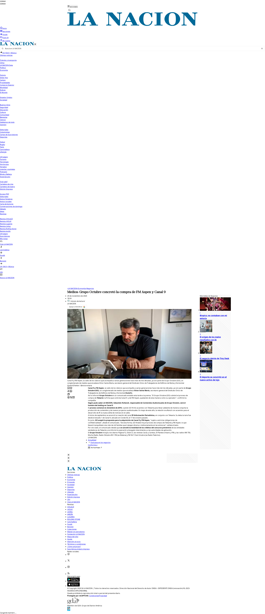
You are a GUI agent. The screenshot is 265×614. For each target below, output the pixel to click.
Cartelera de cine (6, 184)
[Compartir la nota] (68, 391)
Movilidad (4, 87)
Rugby (2, 144)
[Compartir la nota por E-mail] (73, 397)
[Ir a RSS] (68, 574)
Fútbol (2, 142)
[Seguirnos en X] (68, 561)
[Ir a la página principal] (132, 25)
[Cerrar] (35, 44)
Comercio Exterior (7, 85)
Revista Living (5, 226)
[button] (132, 160)
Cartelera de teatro (7, 187)
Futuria (3, 75)
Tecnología (4, 162)
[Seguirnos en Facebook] (68, 554)
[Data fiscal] (68, 610)
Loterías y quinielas (7, 169)
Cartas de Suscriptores (9, 134)
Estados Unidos (6, 97)
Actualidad (92, 440)
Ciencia (3, 120)
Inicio (4, 28)
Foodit (4, 34)
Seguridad (4, 107)
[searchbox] (131, 48)
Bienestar (3, 117)
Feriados (3, 167)
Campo (3, 80)
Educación (4, 110)
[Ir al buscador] (69, 10)
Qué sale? (4, 182)
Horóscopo (4, 164)
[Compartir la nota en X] (71, 397)
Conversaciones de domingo (11, 206)
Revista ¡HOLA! (5, 221)
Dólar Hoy (4, 78)
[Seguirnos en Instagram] (68, 567)
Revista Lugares (6, 224)
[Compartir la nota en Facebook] (68, 397)
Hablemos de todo (7, 122)
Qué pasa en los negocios (100, 442)
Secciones (6, 31)
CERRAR (3, 1)
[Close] (68, 455)
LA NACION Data (6, 65)
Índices (3, 90)
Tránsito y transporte (8, 60)
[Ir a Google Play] (73, 581)
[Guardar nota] (68, 388)
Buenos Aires (5, 105)
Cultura (3, 112)
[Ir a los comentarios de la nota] (71, 388)
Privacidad (103, 596)
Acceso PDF (4, 194)
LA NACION (72, 288)
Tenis (2, 147)
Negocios (90, 288)
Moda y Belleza (6, 174)
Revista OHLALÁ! (6, 219)
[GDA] (73, 603)
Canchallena (5, 149)
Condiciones (94, 596)
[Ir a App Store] (73, 586)
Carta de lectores (6, 204)
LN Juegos (4, 157)
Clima (2, 63)
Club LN (5, 38)
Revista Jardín (5, 231)
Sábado (3, 209)
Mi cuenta (6, 41)
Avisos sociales (6, 201)
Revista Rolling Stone (8, 229)
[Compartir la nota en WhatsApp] (71, 391)
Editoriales (4, 130)
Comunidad (4, 115)
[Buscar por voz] (262, 48)
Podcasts (3, 172)
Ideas (2, 211)
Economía (81, 288)
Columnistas (5, 132)
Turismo (3, 159)
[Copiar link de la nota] (68, 394)
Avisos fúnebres (6, 199)
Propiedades (5, 82)
